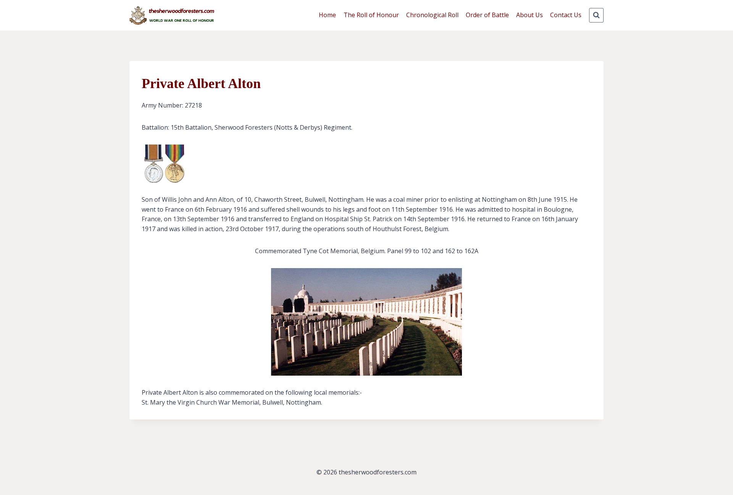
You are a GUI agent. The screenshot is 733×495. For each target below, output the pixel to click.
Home (327, 15)
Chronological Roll (432, 15)
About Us (529, 15)
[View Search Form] (596, 15)
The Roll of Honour (371, 15)
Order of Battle (487, 15)
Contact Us (565, 15)
